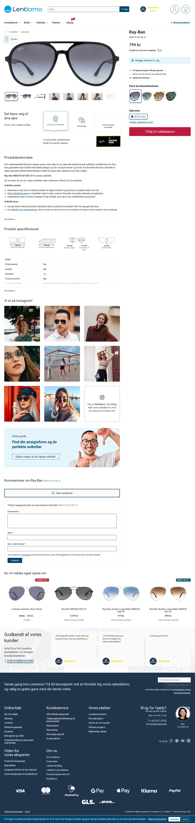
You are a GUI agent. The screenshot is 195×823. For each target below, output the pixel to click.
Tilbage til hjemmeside (13, 811)
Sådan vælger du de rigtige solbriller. (35, 456)
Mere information (157, 819)
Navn (11, 532)
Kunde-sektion (53, 738)
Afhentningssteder (13, 727)
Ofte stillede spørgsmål (57, 714)
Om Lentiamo (53, 757)
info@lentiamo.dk (158, 724)
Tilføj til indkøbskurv (160, 131)
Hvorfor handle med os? (58, 774)
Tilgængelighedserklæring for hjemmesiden (60, 720)
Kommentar (14, 511)
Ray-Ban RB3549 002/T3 (74, 609)
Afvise (185, 819)
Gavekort (8, 731)
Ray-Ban (25, 31)
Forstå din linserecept (14, 761)
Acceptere (174, 819)
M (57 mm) (140, 116)
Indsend (15, 560)
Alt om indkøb (11, 714)
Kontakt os (51, 778)
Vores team (52, 761)
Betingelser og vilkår (14, 735)
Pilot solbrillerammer (17, 193)
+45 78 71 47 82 (158, 720)
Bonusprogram (96, 718)
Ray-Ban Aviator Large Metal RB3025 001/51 (168, 610)
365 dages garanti (55, 734)
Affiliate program (97, 727)
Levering (8, 722)
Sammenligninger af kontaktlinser (20, 774)
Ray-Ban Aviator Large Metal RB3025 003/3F (121, 610)
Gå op (27, 811)
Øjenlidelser (10, 765)
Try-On (14, 39)
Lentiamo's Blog (54, 765)
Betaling (8, 718)
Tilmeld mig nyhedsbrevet (178, 684)
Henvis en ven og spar (99, 722)
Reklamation (52, 725)
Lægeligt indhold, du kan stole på (20, 769)
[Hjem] (5, 32)
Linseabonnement (97, 714)
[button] (11, 96)
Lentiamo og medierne (57, 770)
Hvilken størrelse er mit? (141, 122)
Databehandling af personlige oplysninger (18, 741)
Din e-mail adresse (17, 544)
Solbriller (14, 31)
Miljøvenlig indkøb (97, 731)
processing (26, 554)
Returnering (52, 729)
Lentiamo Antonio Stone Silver (26, 609)
